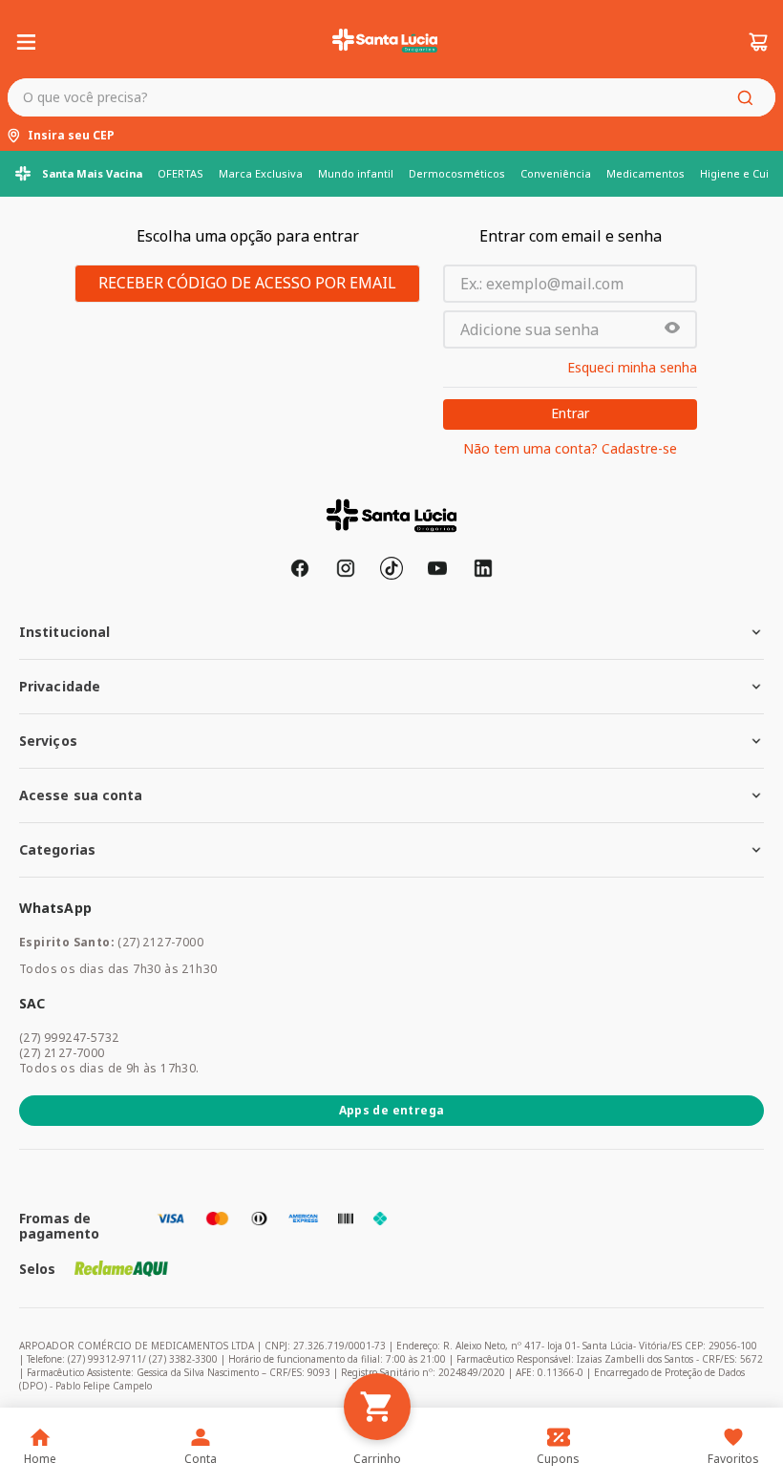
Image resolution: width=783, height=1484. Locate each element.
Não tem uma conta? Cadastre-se (570, 448)
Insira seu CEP (71, 135)
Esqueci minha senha (632, 367)
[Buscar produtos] (748, 97)
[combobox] (391, 97)
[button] (672, 329)
